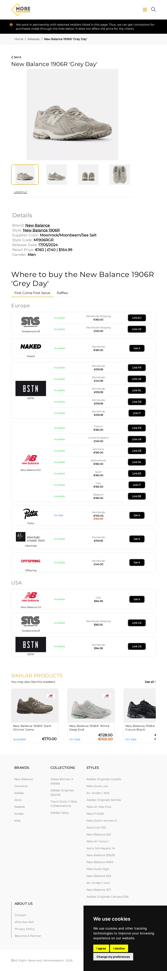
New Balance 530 (99, 876)
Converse (20, 786)
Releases (33, 39)
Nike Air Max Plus (99, 807)
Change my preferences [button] (113, 956)
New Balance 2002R (101, 855)
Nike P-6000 (95, 814)
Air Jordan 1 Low (98, 883)
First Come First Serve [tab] (32, 293)
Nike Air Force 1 (98, 841)
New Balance (23, 779)
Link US (136, 622)
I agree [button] (101, 948)
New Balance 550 (99, 834)
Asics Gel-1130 (96, 827)
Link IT (137, 413)
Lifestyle (20, 192)
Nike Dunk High (98, 869)
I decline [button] (119, 948)
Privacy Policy (25, 929)
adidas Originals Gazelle (104, 779)
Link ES (136, 473)
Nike (17, 820)
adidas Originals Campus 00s (108, 896)
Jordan (19, 814)
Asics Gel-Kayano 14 (101, 848)
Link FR (136, 367)
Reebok (19, 807)
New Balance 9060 (100, 862)
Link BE (136, 496)
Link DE (137, 401)
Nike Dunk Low (97, 786)
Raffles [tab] (62, 293)
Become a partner (28, 936)
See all (150, 682)
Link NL (136, 390)
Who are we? (24, 922)
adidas (19, 793)
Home (18, 39)
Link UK (137, 329)
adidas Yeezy (60, 813)
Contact (20, 915)
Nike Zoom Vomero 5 (102, 820)
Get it (137, 348)
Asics (18, 800)
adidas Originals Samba (104, 800)
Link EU (137, 317)
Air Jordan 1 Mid (98, 793)
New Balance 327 (99, 890)
